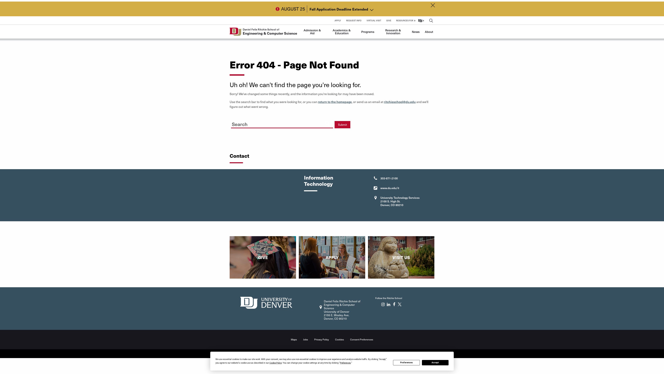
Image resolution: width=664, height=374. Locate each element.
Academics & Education (342, 31)
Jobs (305, 339)
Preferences (406, 362)
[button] (405, 20)
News (416, 32)
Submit (342, 124)
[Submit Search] (327, 123)
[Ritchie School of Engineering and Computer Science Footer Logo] (266, 302)
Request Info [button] (353, 20)
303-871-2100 (389, 178)
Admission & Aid (313, 31)
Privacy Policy (321, 339)
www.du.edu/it (389, 188)
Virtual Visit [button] (374, 20)
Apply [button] (338, 20)
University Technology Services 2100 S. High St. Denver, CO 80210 (399, 201)
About (429, 32)
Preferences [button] (345, 363)
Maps (294, 339)
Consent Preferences (361, 339)
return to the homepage (335, 102)
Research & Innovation (393, 31)
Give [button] (388, 20)
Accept (435, 362)
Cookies (339, 339)
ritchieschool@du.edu (400, 102)
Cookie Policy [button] (275, 363)
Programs (367, 32)
